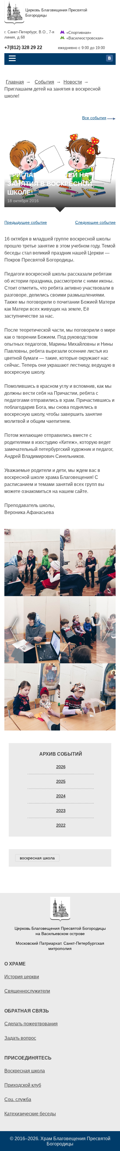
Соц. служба (17, 1099)
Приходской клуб (22, 1085)
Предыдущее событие (25, 222)
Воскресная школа (24, 1070)
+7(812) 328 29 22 (23, 47)
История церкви (21, 976)
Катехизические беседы (30, 1113)
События (44, 81)
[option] (60, 630)
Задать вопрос (20, 1038)
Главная (15, 81)
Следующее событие (95, 222)
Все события (94, 117)
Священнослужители (27, 991)
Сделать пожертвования (31, 1023)
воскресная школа (37, 858)
